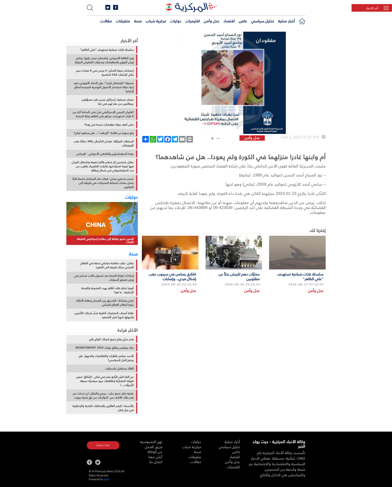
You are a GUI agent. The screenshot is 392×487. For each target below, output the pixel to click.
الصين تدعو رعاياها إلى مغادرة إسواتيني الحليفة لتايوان (105, 240)
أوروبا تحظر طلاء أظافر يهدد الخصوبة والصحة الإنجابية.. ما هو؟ (107, 290)
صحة (138, 20)
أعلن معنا (155, 456)
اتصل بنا (155, 461)
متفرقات (123, 20)
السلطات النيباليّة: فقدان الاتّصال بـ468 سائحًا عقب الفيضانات (104, 143)
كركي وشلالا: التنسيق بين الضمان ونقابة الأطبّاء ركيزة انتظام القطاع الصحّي (105, 302)
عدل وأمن (211, 20)
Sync (106, 479)
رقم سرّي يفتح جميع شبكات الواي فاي (111, 339)
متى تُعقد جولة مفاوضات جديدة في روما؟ (109, 124)
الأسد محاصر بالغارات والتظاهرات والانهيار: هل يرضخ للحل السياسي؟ (106, 358)
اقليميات (192, 20)
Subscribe (103, 445)
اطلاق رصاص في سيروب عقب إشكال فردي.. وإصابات (172, 276)
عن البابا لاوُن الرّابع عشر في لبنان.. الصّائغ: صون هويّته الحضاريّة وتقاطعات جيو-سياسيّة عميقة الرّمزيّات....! (105, 381)
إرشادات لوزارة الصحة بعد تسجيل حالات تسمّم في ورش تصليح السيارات (104, 278)
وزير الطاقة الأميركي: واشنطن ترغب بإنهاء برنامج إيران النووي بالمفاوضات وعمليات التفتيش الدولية (104, 60)
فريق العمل (153, 446)
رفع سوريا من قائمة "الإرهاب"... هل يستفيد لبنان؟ (104, 133)
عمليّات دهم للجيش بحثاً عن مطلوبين (239, 276)
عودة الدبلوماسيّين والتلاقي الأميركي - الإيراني (105, 154)
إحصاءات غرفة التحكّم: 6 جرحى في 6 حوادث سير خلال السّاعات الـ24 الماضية (105, 72)
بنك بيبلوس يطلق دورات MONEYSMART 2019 (105, 348)
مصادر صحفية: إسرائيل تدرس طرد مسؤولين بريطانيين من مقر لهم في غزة (107, 102)
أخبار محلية (286, 20)
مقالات (106, 20)
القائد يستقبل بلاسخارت (119, 368)
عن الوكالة (155, 451)
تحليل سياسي (262, 20)
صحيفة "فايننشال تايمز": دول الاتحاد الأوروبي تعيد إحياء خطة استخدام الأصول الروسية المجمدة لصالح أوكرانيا (104, 87)
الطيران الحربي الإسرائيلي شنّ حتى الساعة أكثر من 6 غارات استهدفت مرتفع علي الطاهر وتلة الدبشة (103, 114)
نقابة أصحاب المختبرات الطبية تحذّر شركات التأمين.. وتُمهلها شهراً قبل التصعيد (104, 315)
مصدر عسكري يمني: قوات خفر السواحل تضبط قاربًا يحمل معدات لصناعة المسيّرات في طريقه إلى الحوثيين (103, 183)
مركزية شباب (156, 20)
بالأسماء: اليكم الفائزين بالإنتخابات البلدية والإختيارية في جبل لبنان (103, 408)
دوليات (175, 20)
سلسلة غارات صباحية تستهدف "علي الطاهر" (300, 276)
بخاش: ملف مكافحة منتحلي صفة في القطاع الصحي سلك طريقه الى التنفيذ (107, 265)
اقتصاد (229, 20)
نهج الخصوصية (151, 441)
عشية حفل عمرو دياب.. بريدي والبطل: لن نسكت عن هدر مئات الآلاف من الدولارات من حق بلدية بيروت (103, 395)
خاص (243, 20)
